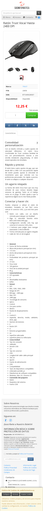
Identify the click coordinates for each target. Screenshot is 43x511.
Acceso (18, 17)
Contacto (29, 17)
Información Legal (29, 465)
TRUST (24, 86)
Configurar (6, 494)
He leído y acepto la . (19, 454)
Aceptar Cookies (26, 494)
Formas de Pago (29, 470)
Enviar (30, 459)
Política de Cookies (30, 468)
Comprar (32, 115)
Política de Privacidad (13, 449)
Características (10, 133)
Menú (7, 17)
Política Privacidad (10, 468)
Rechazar (15, 494)
